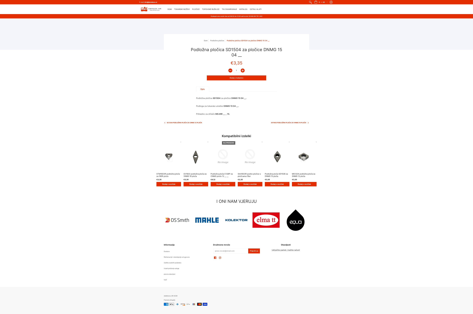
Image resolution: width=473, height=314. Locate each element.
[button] (319, 2)
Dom (206, 40)
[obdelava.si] (151, 9)
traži (165, 280)
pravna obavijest (169, 274)
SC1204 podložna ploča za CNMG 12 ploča (184, 123)
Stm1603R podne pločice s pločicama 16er (249, 175)
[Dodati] (243, 70)
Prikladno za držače (221, 106)
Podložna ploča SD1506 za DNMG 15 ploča (276, 175)
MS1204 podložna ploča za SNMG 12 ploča (303, 175)
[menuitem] (310, 2)
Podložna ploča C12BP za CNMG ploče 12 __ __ (222, 175)
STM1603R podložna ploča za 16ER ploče (168, 175)
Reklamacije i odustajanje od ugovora (177, 257)
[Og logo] (236, 220)
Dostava (167, 251)
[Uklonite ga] (230, 70)
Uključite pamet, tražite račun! (286, 250)
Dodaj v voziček (168, 184)
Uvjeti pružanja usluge (171, 268)
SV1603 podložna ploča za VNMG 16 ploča (288, 123)
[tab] (202, 89)
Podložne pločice (217, 40)
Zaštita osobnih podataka (172, 263)
